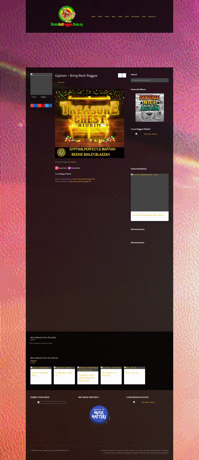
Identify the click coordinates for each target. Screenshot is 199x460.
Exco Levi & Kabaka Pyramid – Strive (148, 215)
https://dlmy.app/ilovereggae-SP (80, 181)
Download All (60, 82)
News (113, 16)
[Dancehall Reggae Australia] (66, 17)
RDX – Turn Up (132, 372)
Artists (100, 16)
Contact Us (152, 16)
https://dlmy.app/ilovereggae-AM (84, 179)
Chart (127, 16)
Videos (120, 16)
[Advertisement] (99, 50)
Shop (143, 16)
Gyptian (73, 162)
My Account (135, 16)
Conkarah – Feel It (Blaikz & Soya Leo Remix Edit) (86, 378)
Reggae (43, 97)
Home (93, 16)
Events (107, 16)
